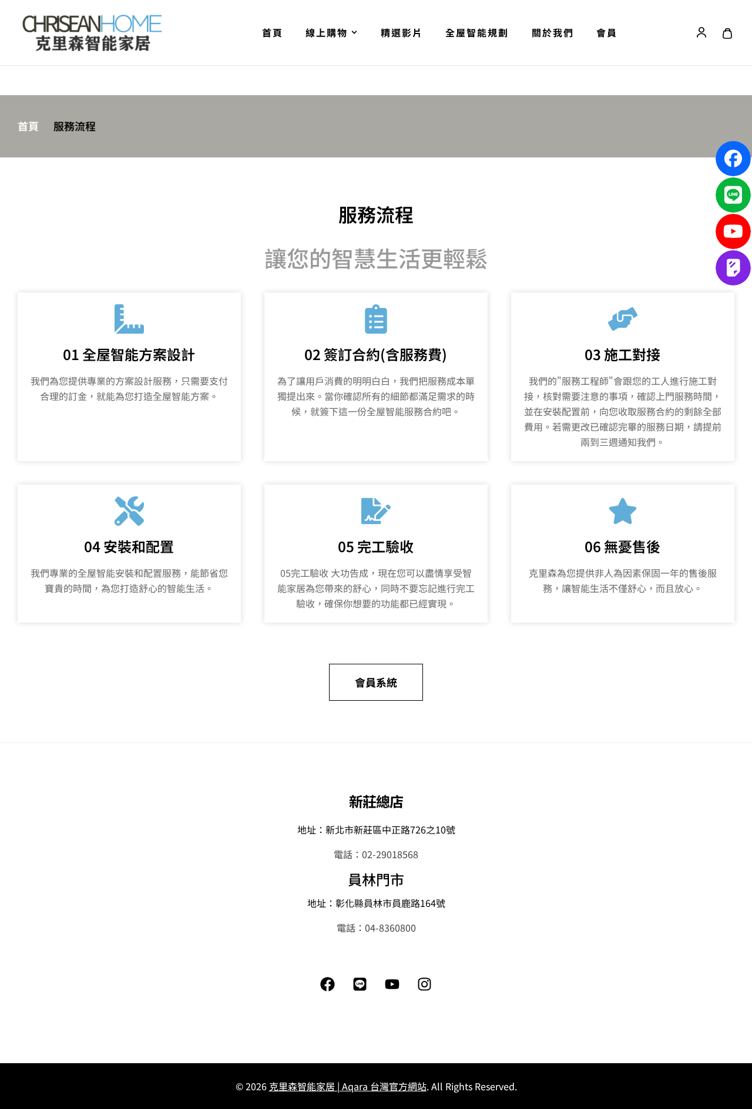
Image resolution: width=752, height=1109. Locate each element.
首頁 (28, 125)
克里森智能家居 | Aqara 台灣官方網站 (348, 1086)
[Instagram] (424, 984)
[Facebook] (328, 984)
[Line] (360, 984)
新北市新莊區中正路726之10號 (390, 829)
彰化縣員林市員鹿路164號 (390, 903)
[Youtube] (392, 984)
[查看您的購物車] (727, 33)
